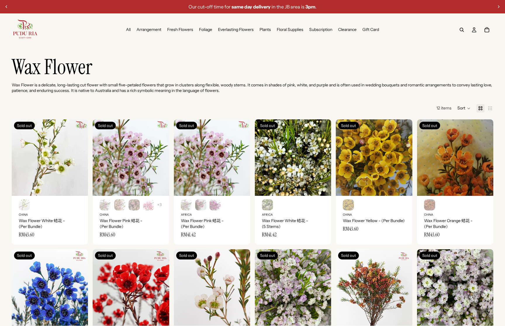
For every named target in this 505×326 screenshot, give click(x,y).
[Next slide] (498, 6)
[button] (464, 108)
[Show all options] (159, 205)
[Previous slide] (6, 6)
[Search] (461, 29)
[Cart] (486, 29)
